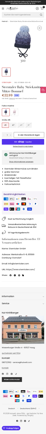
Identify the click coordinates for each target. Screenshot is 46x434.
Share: (4, 275)
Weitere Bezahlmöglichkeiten (23, 146)
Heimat (4, 21)
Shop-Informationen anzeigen (21, 162)
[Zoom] (39, 28)
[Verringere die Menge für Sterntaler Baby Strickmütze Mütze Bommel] (4, 135)
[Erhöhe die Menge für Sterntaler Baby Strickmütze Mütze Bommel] (10, 135)
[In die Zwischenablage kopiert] (23, 275)
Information (8, 296)
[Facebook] (4, 374)
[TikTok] (17, 374)
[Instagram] (8, 374)
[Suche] (41, 15)
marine (5, 112)
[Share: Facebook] (10, 275)
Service (5, 303)
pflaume (14, 112)
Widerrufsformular (12, 379)
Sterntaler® (6, 82)
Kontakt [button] (5, 368)
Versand (12, 99)
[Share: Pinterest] (19, 275)
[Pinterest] (13, 374)
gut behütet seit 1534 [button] (11, 353)
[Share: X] (14, 275)
